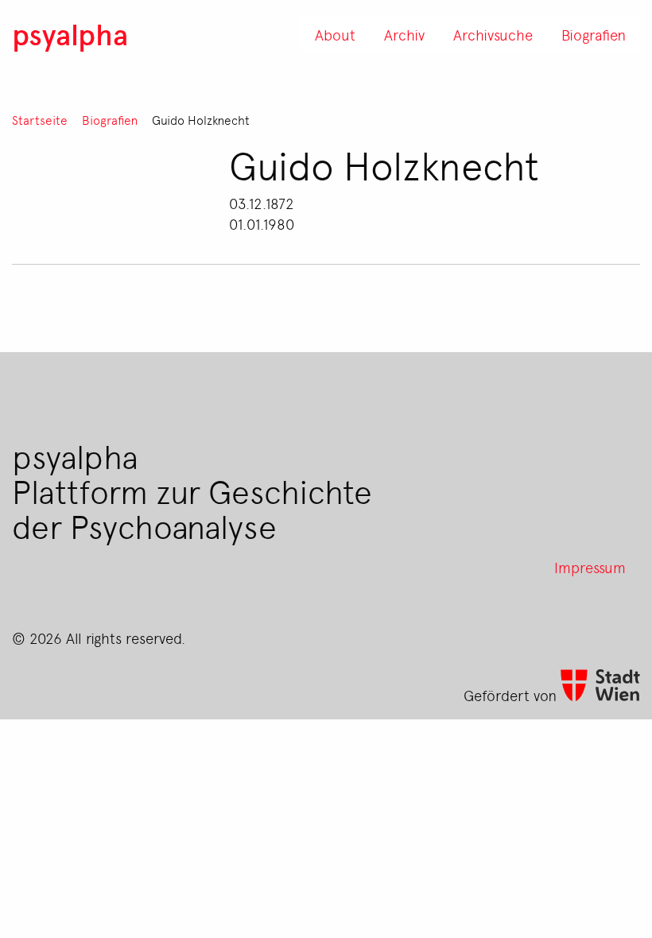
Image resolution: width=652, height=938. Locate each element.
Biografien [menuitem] (593, 34)
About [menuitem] (335, 34)
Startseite (40, 120)
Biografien (110, 120)
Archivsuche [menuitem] (493, 34)
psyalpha (70, 34)
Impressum (590, 566)
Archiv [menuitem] (404, 34)
